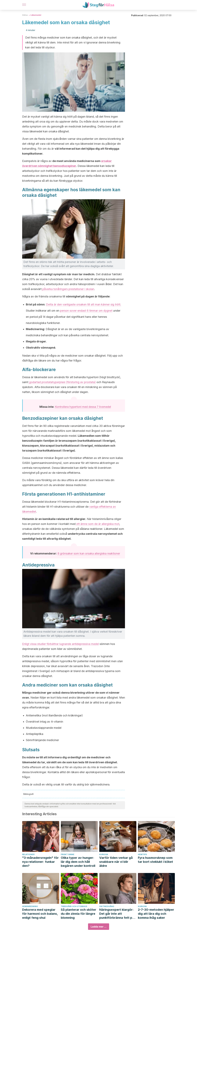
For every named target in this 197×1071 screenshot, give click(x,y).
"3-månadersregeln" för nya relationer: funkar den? (40, 862)
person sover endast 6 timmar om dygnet (86, 310)
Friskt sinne (67, 854)
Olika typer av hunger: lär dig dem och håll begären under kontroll (78, 862)
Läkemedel (35, 15)
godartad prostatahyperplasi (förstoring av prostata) (62, 382)
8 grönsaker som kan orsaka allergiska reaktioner (89, 553)
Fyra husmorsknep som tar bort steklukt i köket (155, 860)
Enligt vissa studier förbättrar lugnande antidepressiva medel (60, 644)
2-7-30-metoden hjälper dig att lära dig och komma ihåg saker (156, 914)
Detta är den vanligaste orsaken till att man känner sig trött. (83, 304)
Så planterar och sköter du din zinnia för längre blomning (78, 914)
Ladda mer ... (99, 926)
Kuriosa (103, 854)
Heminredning (30, 906)
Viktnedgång (106, 906)
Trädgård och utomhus (74, 906)
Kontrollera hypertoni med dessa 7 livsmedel (83, 406)
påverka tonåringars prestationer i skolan (68, 289)
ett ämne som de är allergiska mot (97, 523)
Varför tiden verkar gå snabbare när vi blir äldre (116, 862)
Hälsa (25, 15)
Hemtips (142, 854)
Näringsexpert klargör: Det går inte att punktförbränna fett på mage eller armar (116, 914)
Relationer (28, 854)
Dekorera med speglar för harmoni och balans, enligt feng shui (40, 914)
